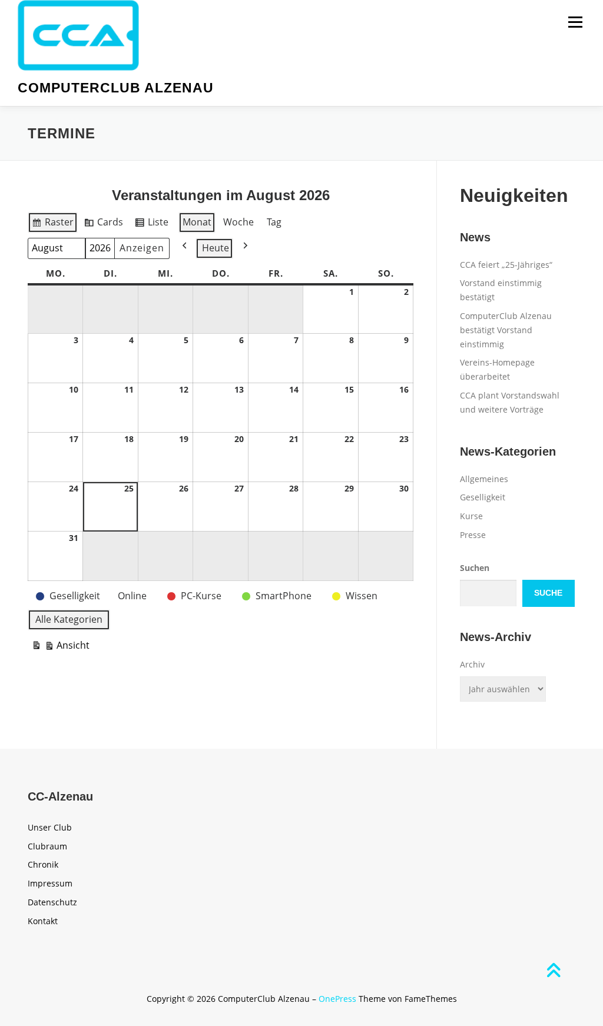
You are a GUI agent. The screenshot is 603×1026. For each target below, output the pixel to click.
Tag (274, 221)
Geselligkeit (482, 497)
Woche (238, 221)
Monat (197, 221)
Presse (473, 534)
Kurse (471, 516)
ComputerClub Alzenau (116, 87)
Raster (52, 224)
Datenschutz (52, 902)
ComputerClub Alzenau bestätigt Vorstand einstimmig (506, 330)
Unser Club (50, 827)
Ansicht (60, 647)
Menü (575, 22)
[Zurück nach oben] (553, 971)
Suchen (474, 567)
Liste (151, 224)
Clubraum (47, 846)
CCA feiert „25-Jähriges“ (506, 264)
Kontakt (43, 921)
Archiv (472, 664)
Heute (215, 247)
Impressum (50, 883)
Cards (103, 224)
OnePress (337, 998)
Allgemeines (484, 478)
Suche (548, 592)
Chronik (43, 864)
